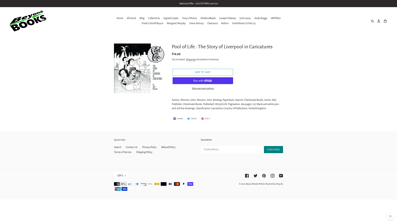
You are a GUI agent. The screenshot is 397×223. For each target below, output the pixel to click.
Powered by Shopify (274, 184)
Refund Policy (168, 147)
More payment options (203, 88)
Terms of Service (123, 152)
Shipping (190, 59)
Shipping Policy (144, 152)
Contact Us (132, 147)
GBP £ (120, 175)
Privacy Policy (149, 147)
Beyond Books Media (255, 184)
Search (117, 147)
